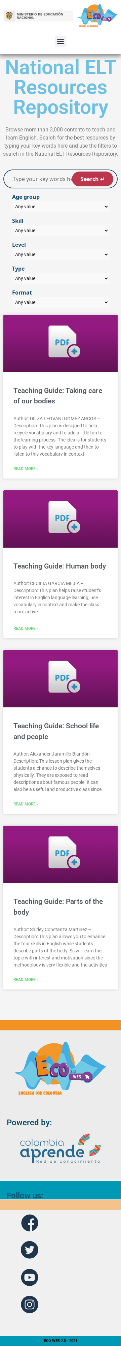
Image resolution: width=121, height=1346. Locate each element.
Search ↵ (93, 179)
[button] (60, 41)
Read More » (26, 468)
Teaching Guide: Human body (59, 566)
